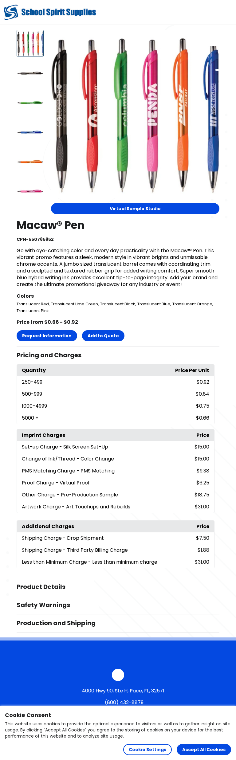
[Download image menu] (211, 37)
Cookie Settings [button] (147, 749)
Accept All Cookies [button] (204, 749)
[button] (118, 355)
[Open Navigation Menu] (225, 12)
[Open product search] (212, 12)
